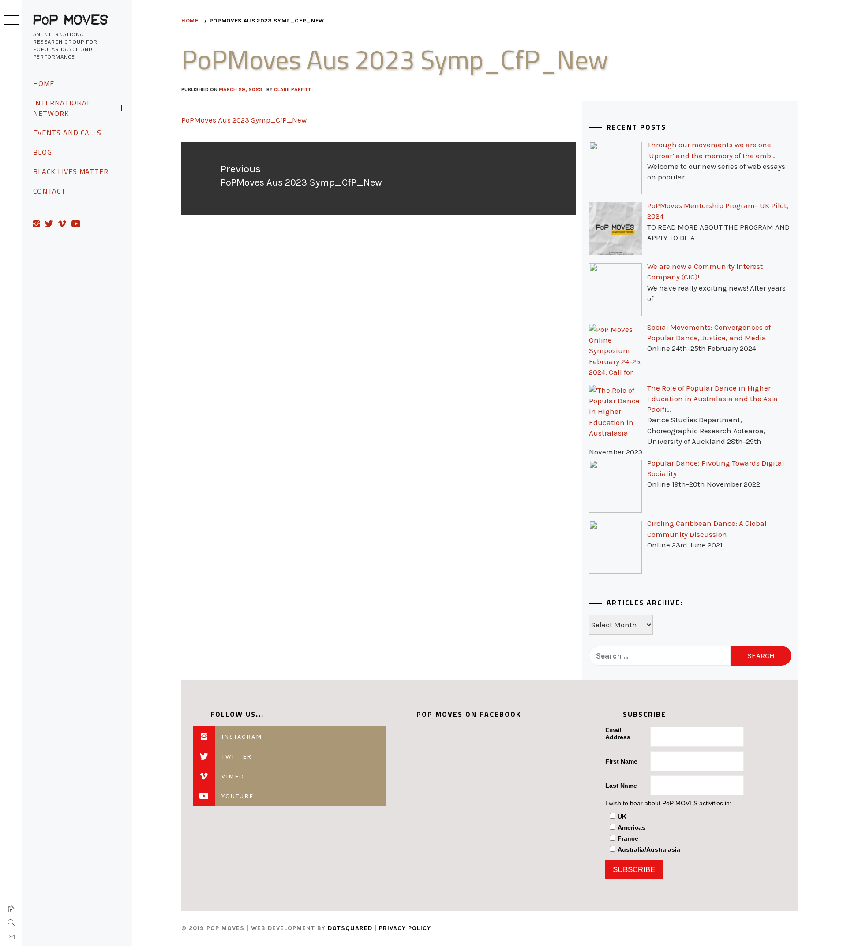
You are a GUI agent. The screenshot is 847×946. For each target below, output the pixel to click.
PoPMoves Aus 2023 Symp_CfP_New (244, 119)
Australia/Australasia (649, 849)
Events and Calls (67, 132)
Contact (49, 191)
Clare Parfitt (292, 89)
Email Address (617, 733)
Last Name (621, 785)
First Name (621, 761)
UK (622, 816)
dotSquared (350, 928)
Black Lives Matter (71, 171)
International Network (61, 108)
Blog (42, 152)
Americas (631, 827)
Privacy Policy (405, 928)
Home (43, 83)
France (628, 838)
